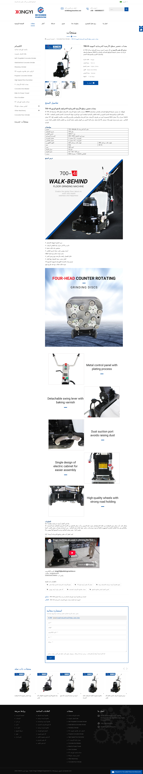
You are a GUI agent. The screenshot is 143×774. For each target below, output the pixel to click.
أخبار (43, 23)
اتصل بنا (105, 23)
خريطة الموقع (19, 731)
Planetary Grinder (20, 67)
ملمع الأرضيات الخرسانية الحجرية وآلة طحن (60, 585)
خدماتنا (53, 23)
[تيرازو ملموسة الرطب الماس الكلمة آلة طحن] (93, 683)
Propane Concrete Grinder (23, 76)
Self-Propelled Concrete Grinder (25, 58)
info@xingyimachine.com (73, 11)
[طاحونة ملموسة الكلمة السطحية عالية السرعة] (70, 683)
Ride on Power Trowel (22, 93)
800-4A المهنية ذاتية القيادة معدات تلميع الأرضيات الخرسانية (65, 600)
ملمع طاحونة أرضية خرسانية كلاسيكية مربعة (109, 585)
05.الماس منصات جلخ (21, 106)
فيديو (63, 23)
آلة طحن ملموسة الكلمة (44, 737)
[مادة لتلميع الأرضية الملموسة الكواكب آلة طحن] (25, 683)
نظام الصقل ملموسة (20, 54)
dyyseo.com (68, 771)
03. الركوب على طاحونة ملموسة (24, 71)
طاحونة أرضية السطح (43, 715)
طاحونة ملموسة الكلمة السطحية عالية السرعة (69, 697)
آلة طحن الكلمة (41, 743)
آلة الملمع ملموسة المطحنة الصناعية (114, 696)
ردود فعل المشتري (90, 23)
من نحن (18, 722)
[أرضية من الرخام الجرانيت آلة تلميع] (47, 683)
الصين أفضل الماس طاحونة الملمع (100, 589)
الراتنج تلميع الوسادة (43, 731)
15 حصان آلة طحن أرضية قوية (84, 585)
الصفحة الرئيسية (19, 23)
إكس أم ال (18, 737)
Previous (124, 669)
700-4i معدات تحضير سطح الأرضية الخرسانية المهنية (64, 618)
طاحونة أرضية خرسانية (43, 718)
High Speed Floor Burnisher (24, 80)
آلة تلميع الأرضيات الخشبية (44, 725)
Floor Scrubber (19, 97)
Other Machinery (20, 110)
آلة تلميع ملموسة (42, 734)
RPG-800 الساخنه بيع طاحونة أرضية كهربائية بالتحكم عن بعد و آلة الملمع (68, 597)
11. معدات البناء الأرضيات (22, 84)
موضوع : (64, 618)
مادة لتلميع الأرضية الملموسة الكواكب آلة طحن (25, 697)
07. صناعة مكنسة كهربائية (22, 102)
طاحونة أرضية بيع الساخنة (44, 722)
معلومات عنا (75, 23)
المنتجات (18, 718)
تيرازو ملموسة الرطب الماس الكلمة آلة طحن (92, 697)
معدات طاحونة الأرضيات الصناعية (77, 589)
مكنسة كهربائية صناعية (21, 49)
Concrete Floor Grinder (63, 39)
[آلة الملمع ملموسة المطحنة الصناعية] (116, 683)
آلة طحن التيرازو (42, 740)
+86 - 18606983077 (97, 11)
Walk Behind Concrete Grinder (25, 63)
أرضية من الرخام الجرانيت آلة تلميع (46, 696)
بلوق (17, 734)
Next (126, 669)
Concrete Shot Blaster (22, 89)
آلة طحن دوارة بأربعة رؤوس (56, 589)
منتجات (33, 23)
